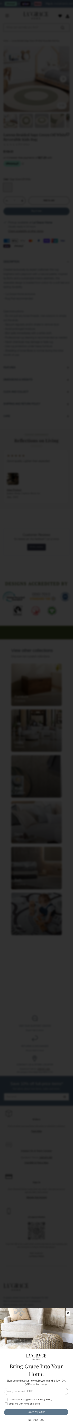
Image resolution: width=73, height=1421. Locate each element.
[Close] (68, 1313)
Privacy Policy (45, 1400)
